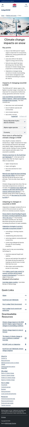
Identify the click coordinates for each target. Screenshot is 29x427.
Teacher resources (6, 405)
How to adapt (5, 383)
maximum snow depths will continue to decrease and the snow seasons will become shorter (14, 189)
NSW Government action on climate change (10, 363)
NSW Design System (10, 423)
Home (2, 15)
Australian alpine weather (10, 282)
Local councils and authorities (8, 393)
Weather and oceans (11, 15)
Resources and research (7, 401)
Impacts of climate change (8, 379)
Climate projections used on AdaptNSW (8, 367)
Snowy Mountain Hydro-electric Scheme (15, 121)
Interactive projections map (8, 398)
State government (5, 391)
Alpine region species (15, 127)
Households (4, 384)
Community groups (6, 387)
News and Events (5, 360)
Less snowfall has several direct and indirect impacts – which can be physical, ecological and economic (14, 98)
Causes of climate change (7, 375)
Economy (15, 132)
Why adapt (4, 371)
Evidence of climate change (8, 377)
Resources (4, 396)
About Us (4, 356)
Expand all (14, 116)
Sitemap (3, 417)
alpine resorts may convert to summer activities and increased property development (13, 273)
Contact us (4, 358)
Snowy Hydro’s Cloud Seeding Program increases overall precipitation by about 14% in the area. (14, 216)
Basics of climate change (7, 373)
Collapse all (23, 116)
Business (3, 389)
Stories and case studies (7, 403)
